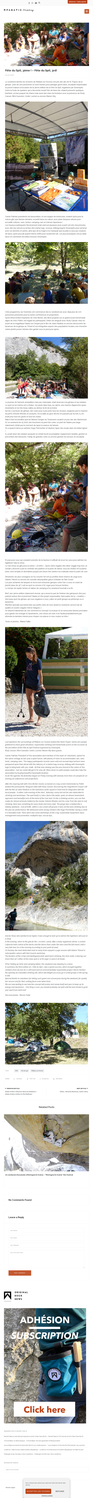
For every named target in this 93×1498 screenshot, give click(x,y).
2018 (16, 1071)
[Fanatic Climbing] (18, 10)
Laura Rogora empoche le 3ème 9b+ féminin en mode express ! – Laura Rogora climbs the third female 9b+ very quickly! (44, 1445)
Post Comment (20, 1273)
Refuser (60, 1491)
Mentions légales (10, 1487)
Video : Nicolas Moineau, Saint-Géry (74, 1091)
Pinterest (59, 1078)
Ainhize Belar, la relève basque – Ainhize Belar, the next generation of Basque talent (32, 1441)
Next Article (81, 1088)
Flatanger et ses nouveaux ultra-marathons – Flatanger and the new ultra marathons (32, 1454)
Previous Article (13, 1088)
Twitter (32, 1078)
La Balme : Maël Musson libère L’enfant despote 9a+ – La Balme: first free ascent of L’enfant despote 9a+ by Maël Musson (44, 1449)
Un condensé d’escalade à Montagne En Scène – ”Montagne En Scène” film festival (39, 1175)
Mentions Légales (47, 1495)
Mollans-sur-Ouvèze (37, 1071)
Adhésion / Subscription (77, 2)
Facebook (45, 1078)
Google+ (19, 1078)
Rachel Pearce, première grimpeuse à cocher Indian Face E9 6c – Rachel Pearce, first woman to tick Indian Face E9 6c (43, 1436)
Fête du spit (24, 1071)
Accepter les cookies (38, 1491)
